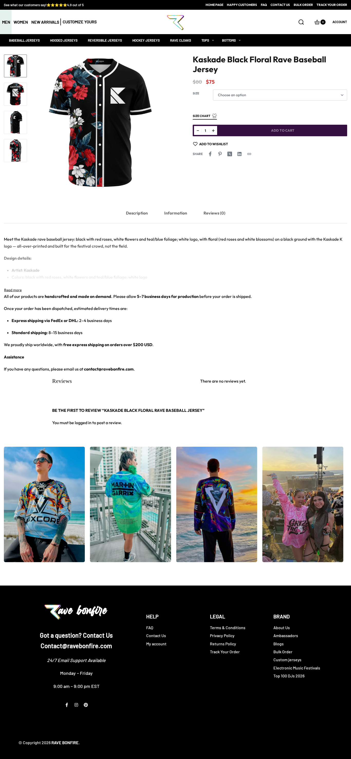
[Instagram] (76, 705)
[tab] (137, 213)
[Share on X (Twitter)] (229, 154)
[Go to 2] (15, 94)
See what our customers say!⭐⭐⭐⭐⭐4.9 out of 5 (44, 5)
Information (175, 213)
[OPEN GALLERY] (100, 122)
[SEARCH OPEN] (301, 22)
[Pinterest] (86, 705)
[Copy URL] (249, 154)
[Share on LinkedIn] (239, 154)
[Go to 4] (15, 150)
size (196, 93)
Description (137, 213)
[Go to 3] (15, 122)
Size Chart (201, 116)
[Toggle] (13, 290)
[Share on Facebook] (210, 154)
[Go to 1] (15, 65)
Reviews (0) (214, 213)
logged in (83, 422)
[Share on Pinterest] (220, 154)
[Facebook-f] (67, 705)
